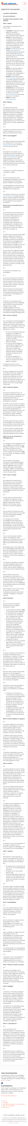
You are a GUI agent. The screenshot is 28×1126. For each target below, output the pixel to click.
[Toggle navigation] (25, 3)
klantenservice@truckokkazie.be (8, 1095)
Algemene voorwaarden (8, 1106)
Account (5, 1101)
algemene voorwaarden (14, 1122)
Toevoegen (5, 1102)
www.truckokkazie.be (15, 50)
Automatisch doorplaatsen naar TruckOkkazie (14, 1104)
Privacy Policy (6, 1107)
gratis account (4, 1080)
